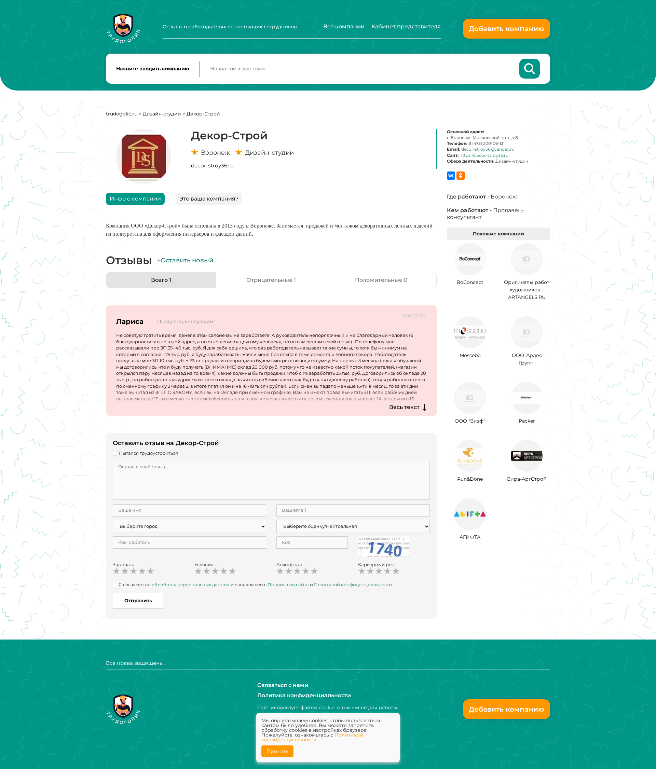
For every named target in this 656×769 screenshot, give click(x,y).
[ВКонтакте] (451, 175)
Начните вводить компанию (152, 69)
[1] (116, 571)
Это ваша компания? (208, 198)
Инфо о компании (135, 198)
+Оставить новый (185, 260)
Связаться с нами (282, 685)
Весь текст (404, 407)
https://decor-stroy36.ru (484, 155)
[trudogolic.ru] (123, 28)
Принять (277, 751)
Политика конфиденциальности (304, 695)
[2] (125, 571)
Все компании (344, 26)
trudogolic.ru (121, 114)
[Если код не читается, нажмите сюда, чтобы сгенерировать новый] (383, 546)
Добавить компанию (506, 29)
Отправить (138, 601)
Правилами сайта (288, 584)
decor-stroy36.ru (212, 165)
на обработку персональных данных (187, 584)
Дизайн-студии (162, 114)
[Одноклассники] (460, 175)
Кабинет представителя (406, 26)
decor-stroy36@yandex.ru (488, 149)
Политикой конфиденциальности (353, 584)
